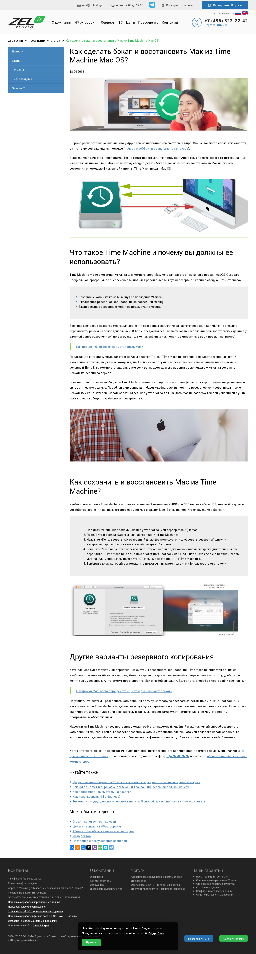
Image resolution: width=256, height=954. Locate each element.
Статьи (55, 40)
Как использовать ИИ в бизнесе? (96, 796)
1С (121, 22)
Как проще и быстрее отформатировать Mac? (109, 347)
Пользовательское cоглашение (27, 906)
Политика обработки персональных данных (34, 902)
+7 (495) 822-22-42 (226, 20)
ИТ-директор (82, 836)
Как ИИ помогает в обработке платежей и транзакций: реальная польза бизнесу (131, 787)
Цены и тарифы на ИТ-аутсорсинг (97, 826)
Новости (17, 51)
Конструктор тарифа (179, 5)
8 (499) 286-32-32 (178, 756)
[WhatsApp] (100, 847)
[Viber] (94, 847)
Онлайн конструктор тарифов (94, 821)
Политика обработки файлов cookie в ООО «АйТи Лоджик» (42, 916)
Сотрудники (97, 885)
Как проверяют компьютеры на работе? (102, 792)
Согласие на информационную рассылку (32, 921)
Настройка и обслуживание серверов (100, 841)
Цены (130, 22)
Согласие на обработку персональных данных (35, 911)
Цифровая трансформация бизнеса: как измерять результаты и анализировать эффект (136, 782)
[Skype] (105, 847)
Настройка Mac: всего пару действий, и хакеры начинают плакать (124, 691)
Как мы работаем (100, 881)
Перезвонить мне (216, 25)
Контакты (170, 22)
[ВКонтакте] (72, 847)
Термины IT (19, 70)
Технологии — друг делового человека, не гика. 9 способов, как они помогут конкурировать (139, 801)
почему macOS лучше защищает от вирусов (156, 148)
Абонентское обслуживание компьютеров (103, 831)
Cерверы (108, 22)
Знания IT (18, 88)
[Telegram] (111, 847)
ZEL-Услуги (15, 40)
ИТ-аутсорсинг (86, 22)
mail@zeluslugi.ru (93, 5)
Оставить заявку (233, 939)
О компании (61, 22)
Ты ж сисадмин (22, 79)
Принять (91, 942)
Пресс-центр (148, 22)
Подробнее (156, 933)
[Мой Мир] (83, 847)
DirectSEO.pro (41, 925)
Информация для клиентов (106, 889)
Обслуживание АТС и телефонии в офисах (156, 885)
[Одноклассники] (77, 847)
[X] (88, 847)
